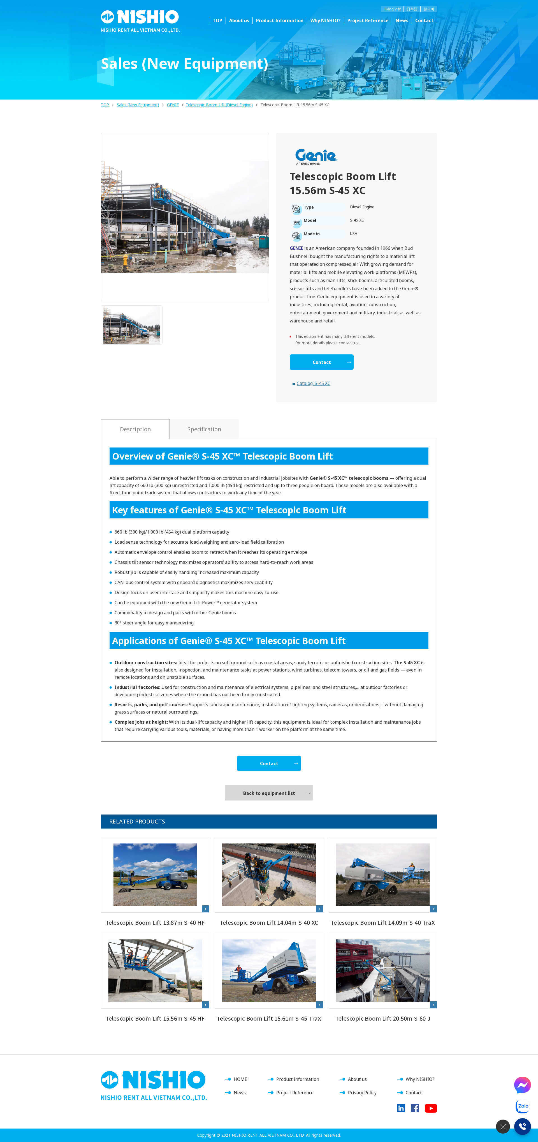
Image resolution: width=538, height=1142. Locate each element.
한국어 (428, 8)
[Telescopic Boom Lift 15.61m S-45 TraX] (269, 978)
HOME (240, 1079)
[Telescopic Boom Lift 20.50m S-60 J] (383, 978)
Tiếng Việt (392, 8)
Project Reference (368, 20)
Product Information (297, 1079)
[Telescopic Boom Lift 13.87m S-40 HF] (155, 882)
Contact (424, 20)
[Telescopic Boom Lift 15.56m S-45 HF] (155, 978)
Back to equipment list (269, 793)
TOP (217, 20)
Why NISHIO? (325, 20)
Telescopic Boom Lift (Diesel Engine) (219, 104)
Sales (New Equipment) (138, 104)
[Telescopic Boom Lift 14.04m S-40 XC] (269, 882)
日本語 (412, 8)
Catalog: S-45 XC (313, 383)
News (402, 20)
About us (239, 20)
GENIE (173, 104)
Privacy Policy (362, 1093)
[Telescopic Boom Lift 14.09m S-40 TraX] (383, 882)
